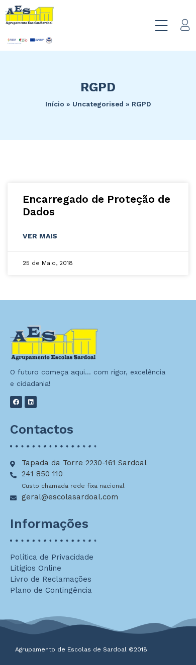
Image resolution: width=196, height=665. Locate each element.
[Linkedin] (31, 402)
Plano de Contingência (51, 590)
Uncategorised (98, 104)
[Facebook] (16, 402)
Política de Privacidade (51, 557)
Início (54, 104)
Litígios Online (35, 568)
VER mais (40, 236)
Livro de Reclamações (50, 579)
